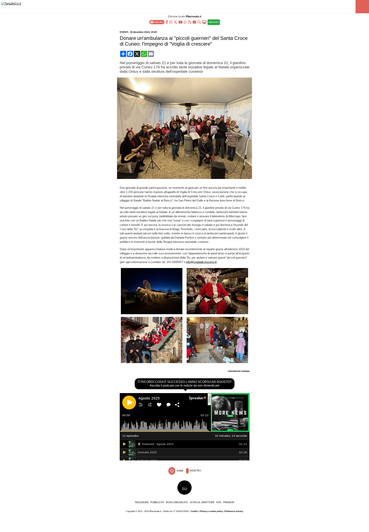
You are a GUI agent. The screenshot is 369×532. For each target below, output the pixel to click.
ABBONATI (214, 22)
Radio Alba (158, 22)
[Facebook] (167, 21)
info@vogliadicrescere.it (201, 262)
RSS (218, 502)
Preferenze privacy (233, 511)
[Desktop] (204, 21)
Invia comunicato (177, 502)
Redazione (142, 502)
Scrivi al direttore (202, 502)
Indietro (195, 470)
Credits (194, 511)
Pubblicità (157, 502)
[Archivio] (199, 21)
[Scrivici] (194, 21)
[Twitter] (175, 21)
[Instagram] (170, 21)
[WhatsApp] (185, 21)
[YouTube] (180, 21)
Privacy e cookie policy (211, 511)
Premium (228, 502)
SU (184, 489)
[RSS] (189, 21)
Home (179, 470)
